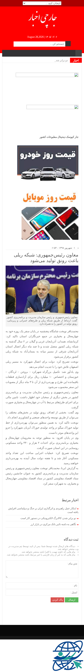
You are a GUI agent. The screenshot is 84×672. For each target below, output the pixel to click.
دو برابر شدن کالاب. (57, 60)
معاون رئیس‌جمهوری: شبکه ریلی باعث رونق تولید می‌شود (46, 257)
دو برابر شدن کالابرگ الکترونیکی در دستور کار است (48, 518)
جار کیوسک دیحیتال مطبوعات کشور (59, 136)
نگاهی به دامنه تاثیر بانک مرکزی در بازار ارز (53, 524)
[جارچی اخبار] (42, 18)
